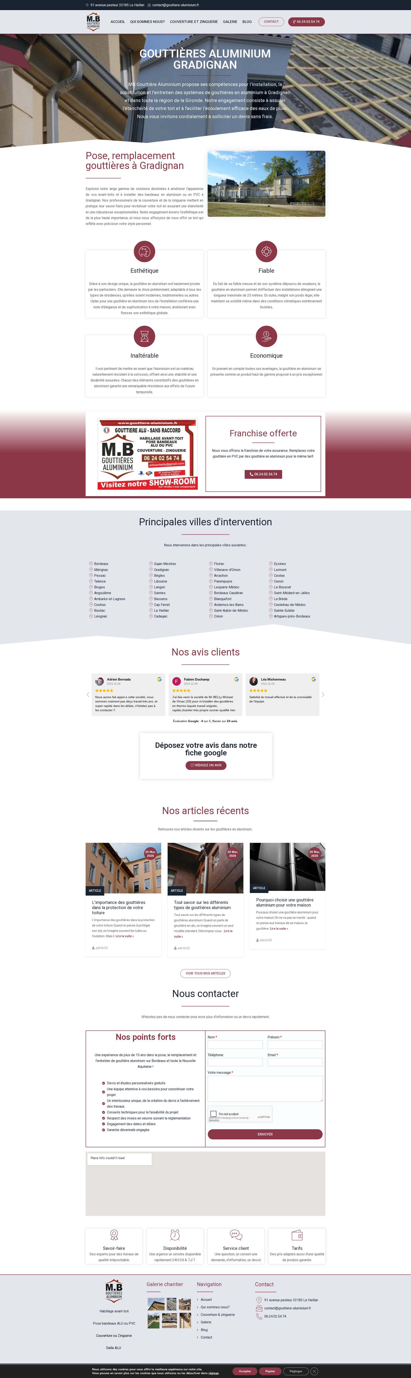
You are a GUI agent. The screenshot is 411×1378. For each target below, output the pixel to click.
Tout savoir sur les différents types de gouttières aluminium (202, 905)
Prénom (275, 1037)
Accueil (118, 22)
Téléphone (215, 1055)
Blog (247, 22)
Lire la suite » (124, 936)
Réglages (296, 1371)
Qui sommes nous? (147, 22)
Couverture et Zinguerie (194, 22)
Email (273, 1055)
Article (95, 890)
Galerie (230, 22)
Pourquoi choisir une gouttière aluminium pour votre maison (285, 902)
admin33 (102, 948)
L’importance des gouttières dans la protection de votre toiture (118, 907)
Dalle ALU (114, 1348)
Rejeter (270, 1371)
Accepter (245, 1371)
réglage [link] (213, 1373)
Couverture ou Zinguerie (114, 1336)
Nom (212, 1037)
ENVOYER (265, 1134)
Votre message (220, 1073)
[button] (271, 21)
